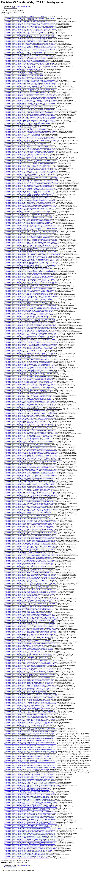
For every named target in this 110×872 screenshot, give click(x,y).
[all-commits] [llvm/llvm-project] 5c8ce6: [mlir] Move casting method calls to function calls (29, 727)
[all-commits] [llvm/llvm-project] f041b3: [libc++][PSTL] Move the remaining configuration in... (30, 97)
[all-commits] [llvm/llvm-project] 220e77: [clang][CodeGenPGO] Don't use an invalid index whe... (31, 585)
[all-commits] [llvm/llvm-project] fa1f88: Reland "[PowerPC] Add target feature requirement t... (30, 645)
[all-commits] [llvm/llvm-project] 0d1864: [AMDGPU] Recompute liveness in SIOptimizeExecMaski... (32, 642)
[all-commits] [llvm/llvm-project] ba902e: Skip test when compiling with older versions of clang (30, 149)
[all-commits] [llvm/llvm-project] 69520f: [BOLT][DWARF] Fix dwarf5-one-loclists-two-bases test (31, 183)
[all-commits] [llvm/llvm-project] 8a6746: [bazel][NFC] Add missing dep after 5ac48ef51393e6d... (31, 461)
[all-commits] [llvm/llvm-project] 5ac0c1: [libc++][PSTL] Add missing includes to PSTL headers (30, 384)
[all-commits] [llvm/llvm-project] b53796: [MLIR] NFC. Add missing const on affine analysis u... (30, 731)
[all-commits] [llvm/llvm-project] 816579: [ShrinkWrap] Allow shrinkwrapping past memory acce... (31, 456)
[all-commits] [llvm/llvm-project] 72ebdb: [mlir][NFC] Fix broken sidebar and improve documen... (31, 503)
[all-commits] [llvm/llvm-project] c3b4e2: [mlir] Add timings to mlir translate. (25, 716)
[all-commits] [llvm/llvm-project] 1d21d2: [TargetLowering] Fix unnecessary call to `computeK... (30, 279)
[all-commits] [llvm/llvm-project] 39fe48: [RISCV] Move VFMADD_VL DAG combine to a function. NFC (33, 257)
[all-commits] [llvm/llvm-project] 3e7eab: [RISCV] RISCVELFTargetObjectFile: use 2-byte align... (31, 296)
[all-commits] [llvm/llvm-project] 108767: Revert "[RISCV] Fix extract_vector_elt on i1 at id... (30, 620)
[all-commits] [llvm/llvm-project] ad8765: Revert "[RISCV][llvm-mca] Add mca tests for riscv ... (30, 575)
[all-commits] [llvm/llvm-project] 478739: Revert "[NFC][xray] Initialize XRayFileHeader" (29, 811)
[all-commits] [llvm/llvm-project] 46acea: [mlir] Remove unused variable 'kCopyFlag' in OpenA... (30, 426)
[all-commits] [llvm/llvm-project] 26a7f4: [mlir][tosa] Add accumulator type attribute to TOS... (29, 688)
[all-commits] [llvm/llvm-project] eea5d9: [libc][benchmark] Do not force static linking (27, 362)
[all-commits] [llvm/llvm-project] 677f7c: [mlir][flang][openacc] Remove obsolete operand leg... (30, 767)
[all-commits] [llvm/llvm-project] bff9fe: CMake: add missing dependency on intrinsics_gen (29, 443)
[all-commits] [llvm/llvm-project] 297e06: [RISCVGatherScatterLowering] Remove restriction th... (31, 631)
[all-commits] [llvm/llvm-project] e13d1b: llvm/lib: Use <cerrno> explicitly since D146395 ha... (30, 583)
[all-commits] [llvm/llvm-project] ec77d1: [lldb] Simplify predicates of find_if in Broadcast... (29, 169)
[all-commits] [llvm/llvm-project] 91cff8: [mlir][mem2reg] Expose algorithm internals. (27, 707)
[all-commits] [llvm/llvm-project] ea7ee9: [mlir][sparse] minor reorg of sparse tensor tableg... (29, 146)
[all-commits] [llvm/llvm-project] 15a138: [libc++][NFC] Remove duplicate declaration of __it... (30, 531)
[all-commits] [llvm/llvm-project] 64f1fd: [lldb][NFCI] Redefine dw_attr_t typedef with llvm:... (30, 176)
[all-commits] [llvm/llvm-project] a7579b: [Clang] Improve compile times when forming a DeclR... (31, 26)
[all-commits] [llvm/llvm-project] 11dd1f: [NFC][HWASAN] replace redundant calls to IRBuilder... (31, 284)
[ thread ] (18, 6)
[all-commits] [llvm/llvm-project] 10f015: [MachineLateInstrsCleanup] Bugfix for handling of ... (30, 449)
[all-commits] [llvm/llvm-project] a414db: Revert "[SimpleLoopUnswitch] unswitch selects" (29, 210)
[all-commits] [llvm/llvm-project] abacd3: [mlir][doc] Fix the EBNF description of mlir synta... (29, 854)
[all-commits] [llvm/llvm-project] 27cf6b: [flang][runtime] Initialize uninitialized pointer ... (28, 612)
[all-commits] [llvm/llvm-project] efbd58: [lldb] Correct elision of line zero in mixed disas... (29, 268)
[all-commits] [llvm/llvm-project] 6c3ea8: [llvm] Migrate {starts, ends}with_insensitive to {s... (29, 55)
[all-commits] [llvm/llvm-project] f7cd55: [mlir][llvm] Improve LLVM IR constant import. (28, 714)
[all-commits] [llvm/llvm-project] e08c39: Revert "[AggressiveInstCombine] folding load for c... (30, 458)
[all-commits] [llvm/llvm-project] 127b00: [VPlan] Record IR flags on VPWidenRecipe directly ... (30, 335)
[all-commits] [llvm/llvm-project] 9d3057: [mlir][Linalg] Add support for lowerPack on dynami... (30, 369)
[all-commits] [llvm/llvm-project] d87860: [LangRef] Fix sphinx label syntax (25, 324)
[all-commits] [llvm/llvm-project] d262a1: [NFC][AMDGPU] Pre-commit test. (25, 129)
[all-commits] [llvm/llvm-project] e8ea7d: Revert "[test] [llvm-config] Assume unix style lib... (29, 27)
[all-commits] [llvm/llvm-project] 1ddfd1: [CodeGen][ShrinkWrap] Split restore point (27, 123)
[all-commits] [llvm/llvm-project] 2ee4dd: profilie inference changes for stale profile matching (29, 120)
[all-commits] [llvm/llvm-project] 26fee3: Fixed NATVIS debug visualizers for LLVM (27, 142)
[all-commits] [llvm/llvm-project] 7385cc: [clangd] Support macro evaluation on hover (27, 851)
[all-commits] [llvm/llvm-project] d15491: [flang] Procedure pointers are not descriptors (28, 614)
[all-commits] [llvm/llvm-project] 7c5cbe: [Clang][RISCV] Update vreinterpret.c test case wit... (30, 833)
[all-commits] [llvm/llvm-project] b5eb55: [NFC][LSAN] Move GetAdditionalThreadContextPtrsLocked (32, 785)
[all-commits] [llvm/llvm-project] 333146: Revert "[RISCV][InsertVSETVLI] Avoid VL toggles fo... (31, 617)
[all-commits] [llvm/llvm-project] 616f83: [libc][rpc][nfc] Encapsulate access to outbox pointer (29, 436)
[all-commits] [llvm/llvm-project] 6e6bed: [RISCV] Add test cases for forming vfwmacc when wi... (31, 264)
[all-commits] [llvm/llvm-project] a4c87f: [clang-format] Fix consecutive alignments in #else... (29, 606)
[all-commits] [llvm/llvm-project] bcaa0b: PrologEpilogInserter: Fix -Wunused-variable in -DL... (30, 288)
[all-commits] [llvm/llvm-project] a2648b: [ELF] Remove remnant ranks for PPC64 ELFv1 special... (31, 304)
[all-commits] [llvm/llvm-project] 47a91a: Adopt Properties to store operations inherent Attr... (29, 565)
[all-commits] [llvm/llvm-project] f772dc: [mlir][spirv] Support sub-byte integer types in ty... (29, 523)
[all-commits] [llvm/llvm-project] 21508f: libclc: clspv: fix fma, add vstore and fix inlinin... (28, 515)
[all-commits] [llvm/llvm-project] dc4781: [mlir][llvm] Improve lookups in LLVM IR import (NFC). (31, 713)
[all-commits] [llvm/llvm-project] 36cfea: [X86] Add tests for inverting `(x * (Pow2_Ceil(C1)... (30, 37)
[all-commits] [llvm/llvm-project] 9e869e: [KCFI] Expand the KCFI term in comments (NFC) (29, 663)
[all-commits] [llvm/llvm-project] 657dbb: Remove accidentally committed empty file (27, 696)
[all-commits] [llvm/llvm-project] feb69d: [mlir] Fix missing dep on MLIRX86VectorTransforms (30, 392)
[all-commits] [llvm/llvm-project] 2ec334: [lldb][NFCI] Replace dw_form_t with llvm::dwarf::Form (31, 172)
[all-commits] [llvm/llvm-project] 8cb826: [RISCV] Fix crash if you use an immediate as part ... (30, 253)
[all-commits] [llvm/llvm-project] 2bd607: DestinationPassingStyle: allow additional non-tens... (30, 23)
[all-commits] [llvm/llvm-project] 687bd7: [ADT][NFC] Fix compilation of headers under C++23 (30, 152)
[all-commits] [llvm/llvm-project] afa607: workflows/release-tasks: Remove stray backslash (29, 722)
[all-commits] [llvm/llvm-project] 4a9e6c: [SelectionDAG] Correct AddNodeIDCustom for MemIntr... (32, 251)
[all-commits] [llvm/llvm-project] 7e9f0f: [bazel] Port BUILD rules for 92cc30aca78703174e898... (31, 206)
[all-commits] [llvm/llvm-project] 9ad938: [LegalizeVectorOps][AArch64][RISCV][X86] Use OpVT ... (32, 262)
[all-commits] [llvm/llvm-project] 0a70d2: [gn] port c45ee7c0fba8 (22, 597)
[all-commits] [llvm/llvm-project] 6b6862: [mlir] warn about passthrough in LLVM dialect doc (29, 34)
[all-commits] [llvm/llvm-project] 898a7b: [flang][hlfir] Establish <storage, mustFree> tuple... (29, 680)
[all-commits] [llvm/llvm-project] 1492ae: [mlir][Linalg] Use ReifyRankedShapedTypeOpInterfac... (31, 367)
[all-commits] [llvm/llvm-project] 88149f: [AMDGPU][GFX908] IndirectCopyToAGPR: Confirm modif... (33, 409)
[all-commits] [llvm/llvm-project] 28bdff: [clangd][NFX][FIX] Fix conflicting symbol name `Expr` (31, 469)
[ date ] (29, 6)
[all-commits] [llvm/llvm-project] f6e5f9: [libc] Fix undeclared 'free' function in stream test (28, 480)
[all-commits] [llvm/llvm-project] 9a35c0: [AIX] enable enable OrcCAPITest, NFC (26, 219)
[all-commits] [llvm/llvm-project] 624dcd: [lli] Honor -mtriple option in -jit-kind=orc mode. (28, 64)
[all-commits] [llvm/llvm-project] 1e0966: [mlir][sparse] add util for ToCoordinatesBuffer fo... (29, 145)
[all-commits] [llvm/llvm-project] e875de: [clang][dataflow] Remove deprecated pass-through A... (30, 665)
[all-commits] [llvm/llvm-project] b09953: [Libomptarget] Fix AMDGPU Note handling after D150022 (32, 470)
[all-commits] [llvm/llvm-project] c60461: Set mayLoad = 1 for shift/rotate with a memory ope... (30, 492)
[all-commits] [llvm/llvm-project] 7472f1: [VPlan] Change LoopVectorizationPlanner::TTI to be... (30, 355)
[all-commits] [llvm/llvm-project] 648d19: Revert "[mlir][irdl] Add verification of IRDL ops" (29, 318)
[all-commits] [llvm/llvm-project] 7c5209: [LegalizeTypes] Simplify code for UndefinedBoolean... (30, 248)
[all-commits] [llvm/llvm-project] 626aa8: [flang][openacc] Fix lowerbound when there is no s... (30, 749)
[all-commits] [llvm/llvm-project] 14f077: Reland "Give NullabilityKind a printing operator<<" (30, 660)
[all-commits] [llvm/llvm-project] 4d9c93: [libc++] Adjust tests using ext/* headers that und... (29, 52)
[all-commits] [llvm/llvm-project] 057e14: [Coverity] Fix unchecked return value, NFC (27, 639)
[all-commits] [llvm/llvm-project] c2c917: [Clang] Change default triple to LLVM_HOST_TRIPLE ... (32, 466)
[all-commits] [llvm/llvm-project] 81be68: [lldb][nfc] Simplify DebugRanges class (26, 330)
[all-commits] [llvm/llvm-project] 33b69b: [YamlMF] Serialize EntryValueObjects (26, 327)
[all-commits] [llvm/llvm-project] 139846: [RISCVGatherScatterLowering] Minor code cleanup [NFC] (32, 629)
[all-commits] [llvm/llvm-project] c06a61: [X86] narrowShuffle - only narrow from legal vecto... (30, 674)
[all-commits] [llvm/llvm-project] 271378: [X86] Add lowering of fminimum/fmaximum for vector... (31, 114)
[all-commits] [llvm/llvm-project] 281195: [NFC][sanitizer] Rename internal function (27, 788)
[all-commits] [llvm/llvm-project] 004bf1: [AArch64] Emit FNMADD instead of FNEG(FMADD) (31, 555)
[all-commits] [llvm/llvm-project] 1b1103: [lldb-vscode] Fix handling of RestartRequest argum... (30, 463)
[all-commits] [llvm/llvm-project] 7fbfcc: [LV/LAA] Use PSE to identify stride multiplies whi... (30, 626)
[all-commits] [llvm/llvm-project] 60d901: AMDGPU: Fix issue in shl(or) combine (26, 858)
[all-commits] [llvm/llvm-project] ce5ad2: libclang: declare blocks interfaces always (26, 653)
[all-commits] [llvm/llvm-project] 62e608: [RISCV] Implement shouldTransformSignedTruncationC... (31, 240)
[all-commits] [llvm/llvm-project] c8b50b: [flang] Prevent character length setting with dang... (29, 677)
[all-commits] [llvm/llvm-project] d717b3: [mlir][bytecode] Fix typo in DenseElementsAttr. (28, 390)
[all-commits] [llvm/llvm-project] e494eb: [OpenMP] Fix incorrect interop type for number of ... (30, 467)
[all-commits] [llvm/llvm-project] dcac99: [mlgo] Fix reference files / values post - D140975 (29, 580)
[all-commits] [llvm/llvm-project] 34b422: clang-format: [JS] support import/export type (28, 399)
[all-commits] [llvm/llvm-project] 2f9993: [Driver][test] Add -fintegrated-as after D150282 (28, 314)
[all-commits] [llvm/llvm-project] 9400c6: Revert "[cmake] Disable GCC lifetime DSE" (28, 659)
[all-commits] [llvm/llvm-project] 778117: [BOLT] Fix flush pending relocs (24, 646)
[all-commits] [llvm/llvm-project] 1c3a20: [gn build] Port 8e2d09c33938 (23, 74)
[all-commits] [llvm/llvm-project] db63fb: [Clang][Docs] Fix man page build (25, 154)
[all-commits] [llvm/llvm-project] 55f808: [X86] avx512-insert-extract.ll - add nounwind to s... (29, 671)
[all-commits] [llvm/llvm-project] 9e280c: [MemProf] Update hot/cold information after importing (30, 694)
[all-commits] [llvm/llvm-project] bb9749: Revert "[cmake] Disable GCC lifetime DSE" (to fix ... (30, 824)
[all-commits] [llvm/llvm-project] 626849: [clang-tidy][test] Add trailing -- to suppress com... (29, 313)
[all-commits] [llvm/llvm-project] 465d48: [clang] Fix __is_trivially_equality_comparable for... (29, 95)
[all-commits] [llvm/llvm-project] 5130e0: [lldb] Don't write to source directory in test (27, 211)
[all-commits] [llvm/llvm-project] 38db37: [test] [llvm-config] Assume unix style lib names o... (29, 551)
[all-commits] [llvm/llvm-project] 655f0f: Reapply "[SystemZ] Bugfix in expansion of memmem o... (31, 453)
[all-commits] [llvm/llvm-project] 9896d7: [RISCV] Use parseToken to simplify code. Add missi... (30, 242)
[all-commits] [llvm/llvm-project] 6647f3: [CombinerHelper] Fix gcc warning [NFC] (27, 92)
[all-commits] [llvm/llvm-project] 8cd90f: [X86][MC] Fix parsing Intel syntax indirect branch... (30, 20)
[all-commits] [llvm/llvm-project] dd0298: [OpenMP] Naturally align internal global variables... (30, 484)
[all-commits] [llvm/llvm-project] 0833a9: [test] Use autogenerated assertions (25, 666)
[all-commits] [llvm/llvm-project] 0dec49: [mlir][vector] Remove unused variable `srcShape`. (29, 365)
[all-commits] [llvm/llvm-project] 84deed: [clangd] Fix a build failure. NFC (24, 853)
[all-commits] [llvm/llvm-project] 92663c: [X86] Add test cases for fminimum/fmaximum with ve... (31, 112)
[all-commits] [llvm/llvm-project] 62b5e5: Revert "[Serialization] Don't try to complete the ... (29, 236)
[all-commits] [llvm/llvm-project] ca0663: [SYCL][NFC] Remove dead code (25, 32)
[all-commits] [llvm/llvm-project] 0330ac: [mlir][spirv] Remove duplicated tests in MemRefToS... (30, 520)
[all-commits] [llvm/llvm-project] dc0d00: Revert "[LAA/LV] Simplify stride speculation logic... (30, 623)
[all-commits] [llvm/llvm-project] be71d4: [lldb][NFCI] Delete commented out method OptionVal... (31, 179)
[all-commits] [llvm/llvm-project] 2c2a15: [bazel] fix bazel (20, 611)
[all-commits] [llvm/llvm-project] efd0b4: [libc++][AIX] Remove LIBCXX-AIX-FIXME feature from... (32, 395)
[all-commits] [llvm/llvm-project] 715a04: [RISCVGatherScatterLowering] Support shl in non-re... (31, 632)
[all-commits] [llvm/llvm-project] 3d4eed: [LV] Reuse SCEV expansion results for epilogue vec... (30, 341)
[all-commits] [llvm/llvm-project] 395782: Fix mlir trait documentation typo (24, 410)
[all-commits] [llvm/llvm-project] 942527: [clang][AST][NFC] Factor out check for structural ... (30, 276)
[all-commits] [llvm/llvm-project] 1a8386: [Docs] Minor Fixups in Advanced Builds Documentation (31, 159)
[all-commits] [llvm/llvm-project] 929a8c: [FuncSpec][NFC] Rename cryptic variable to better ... (30, 188)
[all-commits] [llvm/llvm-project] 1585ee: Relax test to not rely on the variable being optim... (29, 151)
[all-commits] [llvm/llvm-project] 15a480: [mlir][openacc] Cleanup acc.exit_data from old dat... (30, 747)
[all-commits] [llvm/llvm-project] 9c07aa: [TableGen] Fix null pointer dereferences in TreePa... (30, 191)
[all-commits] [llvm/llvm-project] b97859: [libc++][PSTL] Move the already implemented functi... (30, 100)
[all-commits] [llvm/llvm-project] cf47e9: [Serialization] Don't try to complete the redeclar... (29, 234)
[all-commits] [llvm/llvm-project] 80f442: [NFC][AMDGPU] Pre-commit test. (25, 126)
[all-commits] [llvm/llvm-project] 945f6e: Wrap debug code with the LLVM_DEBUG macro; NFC (31, 137)
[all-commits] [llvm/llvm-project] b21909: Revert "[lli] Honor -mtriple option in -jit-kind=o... (29, 594)
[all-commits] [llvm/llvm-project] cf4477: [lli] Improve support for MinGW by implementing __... (30, 63)
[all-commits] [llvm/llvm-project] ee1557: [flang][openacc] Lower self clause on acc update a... (30, 745)
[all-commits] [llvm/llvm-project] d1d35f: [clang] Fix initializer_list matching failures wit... (28, 166)
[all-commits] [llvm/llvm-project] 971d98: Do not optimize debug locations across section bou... (30, 94)
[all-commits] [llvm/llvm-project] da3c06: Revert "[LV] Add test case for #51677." (26, 30)
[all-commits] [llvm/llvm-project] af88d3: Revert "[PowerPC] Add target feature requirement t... (30, 782)
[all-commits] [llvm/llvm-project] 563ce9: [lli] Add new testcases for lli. (23, 68)
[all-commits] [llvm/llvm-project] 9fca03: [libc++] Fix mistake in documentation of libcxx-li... (29, 524)
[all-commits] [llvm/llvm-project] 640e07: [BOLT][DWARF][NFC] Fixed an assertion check (29, 185)
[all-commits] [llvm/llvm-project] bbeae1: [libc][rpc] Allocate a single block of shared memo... (29, 440)
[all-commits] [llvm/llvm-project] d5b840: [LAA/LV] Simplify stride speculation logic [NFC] (29, 622)
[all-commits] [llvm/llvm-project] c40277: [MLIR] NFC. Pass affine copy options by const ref (29, 728)
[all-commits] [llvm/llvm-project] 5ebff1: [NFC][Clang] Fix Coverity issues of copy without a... (30, 117)
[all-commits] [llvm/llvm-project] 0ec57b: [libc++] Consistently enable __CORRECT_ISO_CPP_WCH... (33, 460)
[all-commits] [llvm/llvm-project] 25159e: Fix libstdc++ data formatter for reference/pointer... (29, 46)
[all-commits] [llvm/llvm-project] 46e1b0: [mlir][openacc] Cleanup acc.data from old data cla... (30, 753)
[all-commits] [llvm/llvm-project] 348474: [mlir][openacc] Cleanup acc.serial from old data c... (29, 763)
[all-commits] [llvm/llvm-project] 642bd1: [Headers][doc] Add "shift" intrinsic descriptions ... (29, 609)
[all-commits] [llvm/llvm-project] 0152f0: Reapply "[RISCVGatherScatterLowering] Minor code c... (31, 637)
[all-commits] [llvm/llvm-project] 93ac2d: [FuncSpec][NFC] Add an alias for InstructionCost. (29, 186)
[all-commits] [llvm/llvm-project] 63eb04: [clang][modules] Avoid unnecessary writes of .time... (30, 401)
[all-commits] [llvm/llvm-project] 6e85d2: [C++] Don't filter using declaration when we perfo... (30, 233)
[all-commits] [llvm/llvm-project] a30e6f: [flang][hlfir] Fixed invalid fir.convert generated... (28, 682)
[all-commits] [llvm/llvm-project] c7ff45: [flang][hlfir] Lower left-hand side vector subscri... (29, 43)
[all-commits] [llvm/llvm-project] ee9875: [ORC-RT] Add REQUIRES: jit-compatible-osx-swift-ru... (31, 66)
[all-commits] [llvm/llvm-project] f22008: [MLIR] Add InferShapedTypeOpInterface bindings (29, 21)
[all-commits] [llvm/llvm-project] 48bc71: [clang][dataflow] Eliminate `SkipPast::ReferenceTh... (30, 91)
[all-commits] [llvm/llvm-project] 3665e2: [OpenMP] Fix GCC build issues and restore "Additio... (30, 131)
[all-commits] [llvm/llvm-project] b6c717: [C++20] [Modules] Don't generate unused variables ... (30, 230)
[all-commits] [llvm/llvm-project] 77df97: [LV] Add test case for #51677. (24, 651)
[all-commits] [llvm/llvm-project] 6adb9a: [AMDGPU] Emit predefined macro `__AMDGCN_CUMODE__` (34, 828)
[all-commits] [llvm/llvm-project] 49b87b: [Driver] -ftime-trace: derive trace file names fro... (29, 301)
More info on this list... (10, 8)
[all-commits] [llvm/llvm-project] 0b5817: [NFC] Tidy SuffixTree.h (22, 415)
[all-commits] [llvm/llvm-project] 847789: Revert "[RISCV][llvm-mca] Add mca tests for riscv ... (30, 816)
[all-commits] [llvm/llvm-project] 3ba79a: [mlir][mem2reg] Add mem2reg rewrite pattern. (28, 710)
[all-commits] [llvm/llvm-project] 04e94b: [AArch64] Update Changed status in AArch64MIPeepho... (32, 273)
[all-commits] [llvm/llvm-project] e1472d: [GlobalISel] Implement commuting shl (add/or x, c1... (30, 194)
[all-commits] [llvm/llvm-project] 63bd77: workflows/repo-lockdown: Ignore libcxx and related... (30, 719)
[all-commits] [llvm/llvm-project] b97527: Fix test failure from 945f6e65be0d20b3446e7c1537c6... (31, 139)
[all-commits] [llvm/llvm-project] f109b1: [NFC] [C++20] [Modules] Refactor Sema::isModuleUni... (31, 228)
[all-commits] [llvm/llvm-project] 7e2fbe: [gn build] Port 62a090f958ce (23, 71)
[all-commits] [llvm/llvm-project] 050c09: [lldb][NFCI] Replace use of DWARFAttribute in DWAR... (31, 180)
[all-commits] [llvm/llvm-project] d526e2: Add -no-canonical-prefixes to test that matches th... (29, 208)
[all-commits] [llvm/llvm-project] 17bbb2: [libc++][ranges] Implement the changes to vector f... (30, 506)
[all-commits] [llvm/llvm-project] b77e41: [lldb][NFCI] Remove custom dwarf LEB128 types (29, 171)
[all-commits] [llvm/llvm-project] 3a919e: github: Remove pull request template (25, 720)
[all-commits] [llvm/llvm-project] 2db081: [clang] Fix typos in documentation (25, 58)
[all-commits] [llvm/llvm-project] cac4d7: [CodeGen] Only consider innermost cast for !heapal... (30, 603)
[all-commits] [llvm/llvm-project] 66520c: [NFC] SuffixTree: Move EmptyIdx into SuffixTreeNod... (31, 413)
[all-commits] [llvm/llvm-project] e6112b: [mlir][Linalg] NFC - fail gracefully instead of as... (29, 600)
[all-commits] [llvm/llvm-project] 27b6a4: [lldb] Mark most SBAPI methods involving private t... (30, 174)
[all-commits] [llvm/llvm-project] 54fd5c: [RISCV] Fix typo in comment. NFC (25, 256)
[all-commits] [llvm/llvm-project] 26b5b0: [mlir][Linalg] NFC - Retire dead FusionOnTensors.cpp (30, 602)
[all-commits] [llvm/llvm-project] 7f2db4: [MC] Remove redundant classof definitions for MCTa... (30, 311)
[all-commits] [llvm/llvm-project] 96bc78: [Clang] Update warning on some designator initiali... (30, 669)
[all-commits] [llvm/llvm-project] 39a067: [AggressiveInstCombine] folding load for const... (29, 501)
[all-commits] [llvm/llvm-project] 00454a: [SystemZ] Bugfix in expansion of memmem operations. (31, 450)
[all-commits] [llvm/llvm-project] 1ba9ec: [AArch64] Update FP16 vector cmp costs (27, 274)
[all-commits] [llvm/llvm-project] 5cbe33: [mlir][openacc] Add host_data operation (26, 769)
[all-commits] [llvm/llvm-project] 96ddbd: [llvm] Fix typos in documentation (25, 60)
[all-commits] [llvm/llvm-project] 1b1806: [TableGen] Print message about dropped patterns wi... (30, 514)
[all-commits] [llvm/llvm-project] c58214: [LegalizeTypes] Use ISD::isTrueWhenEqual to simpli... (30, 247)
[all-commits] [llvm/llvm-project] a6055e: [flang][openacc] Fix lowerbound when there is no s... (30, 754)
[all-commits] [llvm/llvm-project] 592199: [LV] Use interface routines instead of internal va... (29, 636)
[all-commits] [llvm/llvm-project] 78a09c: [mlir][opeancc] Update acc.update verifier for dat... (29, 736)
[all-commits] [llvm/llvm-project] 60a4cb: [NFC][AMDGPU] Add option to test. (26, 128)
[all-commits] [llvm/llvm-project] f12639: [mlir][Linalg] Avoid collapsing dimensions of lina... (29, 538)
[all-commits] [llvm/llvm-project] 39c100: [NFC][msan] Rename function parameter (27, 787)
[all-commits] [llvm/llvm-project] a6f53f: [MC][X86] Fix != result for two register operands (29, 310)
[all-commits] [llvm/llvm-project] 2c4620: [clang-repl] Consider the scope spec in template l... (29, 776)
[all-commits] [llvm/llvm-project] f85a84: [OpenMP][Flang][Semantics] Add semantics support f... (30, 105)
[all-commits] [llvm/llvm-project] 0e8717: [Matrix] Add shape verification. (24, 352)
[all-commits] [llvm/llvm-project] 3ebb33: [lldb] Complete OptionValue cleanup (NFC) (27, 444)
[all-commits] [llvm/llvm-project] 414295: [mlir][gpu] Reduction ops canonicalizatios (27, 389)
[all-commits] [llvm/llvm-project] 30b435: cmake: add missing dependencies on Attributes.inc (29, 441)
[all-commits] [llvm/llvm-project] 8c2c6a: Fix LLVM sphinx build (22, 135)
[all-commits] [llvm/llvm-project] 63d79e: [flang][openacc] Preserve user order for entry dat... (29, 758)
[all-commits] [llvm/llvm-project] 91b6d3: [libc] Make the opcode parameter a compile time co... (30, 464)
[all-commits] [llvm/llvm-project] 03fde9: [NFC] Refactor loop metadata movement (26, 586)
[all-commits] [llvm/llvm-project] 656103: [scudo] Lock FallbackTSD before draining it (28, 222)
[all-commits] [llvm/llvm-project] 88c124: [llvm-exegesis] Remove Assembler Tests (26, 155)
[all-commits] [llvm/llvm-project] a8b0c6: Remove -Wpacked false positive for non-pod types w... (30, 270)
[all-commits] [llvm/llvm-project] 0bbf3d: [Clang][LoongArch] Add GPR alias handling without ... (31, 537)
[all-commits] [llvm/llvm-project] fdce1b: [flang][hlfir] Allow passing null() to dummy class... (29, 679)
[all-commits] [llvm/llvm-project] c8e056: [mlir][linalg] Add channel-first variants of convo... (29, 504)
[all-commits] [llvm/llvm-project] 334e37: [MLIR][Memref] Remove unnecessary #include (28, 435)
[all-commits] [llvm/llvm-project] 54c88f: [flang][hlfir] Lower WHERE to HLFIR (26, 41)
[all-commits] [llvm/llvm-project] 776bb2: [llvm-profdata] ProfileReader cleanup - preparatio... (29, 820)
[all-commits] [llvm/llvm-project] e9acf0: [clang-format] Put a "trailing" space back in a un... (29, 608)
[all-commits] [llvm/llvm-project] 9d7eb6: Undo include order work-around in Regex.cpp (28, 373)
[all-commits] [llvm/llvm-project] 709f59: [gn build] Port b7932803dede (23, 78)
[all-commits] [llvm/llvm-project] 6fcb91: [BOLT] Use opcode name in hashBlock (26, 197)
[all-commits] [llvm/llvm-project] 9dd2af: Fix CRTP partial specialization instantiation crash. (29, 285)
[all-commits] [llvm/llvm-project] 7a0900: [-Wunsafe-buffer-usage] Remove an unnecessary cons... (31, 842)
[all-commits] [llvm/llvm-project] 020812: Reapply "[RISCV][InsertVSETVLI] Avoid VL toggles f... (31, 619)
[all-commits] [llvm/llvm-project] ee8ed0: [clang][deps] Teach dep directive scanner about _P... (30, 203)
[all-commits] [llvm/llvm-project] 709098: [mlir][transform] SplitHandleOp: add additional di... (30, 558)
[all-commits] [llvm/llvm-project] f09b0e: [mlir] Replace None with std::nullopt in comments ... (30, 54)
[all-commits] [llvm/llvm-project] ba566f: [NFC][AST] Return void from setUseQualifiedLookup (30, 802)
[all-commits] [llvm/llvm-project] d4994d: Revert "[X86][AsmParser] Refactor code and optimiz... (30, 168)
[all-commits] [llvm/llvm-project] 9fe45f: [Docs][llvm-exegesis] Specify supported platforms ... (30, 157)
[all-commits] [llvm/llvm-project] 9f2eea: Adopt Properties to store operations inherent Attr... (29, 563)
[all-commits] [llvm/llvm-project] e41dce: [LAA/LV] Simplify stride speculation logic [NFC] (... (30, 625)
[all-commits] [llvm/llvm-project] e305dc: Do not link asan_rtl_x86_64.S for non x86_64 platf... (30, 214)
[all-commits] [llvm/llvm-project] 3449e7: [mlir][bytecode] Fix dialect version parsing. (27, 393)
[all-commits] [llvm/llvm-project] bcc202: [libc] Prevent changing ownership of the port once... (30, 472)
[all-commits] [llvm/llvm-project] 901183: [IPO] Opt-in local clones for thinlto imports (27, 582)
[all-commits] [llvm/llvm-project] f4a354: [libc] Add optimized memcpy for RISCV (26, 359)
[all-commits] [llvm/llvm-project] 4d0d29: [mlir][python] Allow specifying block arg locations (29, 108)
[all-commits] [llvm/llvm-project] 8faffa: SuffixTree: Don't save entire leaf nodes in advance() (29, 416)
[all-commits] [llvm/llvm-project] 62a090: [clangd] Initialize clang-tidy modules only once (28, 845)
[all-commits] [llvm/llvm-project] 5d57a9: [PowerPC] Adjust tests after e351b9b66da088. (28, 348)
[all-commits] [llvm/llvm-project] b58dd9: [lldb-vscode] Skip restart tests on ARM (26, 517)
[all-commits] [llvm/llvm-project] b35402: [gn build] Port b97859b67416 (24, 77)
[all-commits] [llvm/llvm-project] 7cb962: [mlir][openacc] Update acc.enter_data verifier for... (29, 735)
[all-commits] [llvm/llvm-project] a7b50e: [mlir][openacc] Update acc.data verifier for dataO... (29, 733)
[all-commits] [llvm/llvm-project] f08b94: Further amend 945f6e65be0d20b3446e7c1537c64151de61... (32, 140)
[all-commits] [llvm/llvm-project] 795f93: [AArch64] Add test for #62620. (24, 350)
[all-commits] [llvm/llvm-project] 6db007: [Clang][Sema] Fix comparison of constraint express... (30, 182)
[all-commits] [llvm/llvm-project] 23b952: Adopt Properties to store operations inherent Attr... (29, 568)
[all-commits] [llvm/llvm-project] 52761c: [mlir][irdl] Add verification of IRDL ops (26, 316)
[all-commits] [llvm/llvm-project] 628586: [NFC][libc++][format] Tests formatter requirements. (30, 546)
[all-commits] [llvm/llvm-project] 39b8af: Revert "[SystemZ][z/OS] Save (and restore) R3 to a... (30, 589)
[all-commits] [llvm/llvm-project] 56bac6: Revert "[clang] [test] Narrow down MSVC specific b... (30, 592)
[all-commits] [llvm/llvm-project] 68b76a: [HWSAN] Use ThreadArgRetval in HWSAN (28, 794)
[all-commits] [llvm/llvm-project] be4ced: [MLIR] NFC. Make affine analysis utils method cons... (30, 730)
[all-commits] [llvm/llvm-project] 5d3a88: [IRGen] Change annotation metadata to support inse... (30, 834)
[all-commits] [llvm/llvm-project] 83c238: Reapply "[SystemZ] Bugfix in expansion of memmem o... (31, 455)
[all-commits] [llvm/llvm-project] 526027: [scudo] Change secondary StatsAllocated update (29, 223)
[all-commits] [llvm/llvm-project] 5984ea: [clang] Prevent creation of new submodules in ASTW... (30, 205)
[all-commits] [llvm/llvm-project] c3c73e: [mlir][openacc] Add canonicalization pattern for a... (29, 772)
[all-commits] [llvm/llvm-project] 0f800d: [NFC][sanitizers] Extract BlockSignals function (28, 791)
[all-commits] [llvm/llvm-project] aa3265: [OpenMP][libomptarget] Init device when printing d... (30, 498)
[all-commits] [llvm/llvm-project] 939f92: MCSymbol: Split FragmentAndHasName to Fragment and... (32, 308)
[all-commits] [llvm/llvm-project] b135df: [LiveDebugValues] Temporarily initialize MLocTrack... (30, 807)
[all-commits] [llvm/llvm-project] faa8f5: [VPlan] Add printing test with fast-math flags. (28, 338)
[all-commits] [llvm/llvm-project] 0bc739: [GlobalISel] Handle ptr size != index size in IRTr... (29, 512)
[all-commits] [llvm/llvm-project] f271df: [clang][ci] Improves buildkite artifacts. (26, 543)
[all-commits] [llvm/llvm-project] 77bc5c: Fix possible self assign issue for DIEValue (27, 827)
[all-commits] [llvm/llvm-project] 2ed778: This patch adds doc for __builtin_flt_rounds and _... (30, 51)
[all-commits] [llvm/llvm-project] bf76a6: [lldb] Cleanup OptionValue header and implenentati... (30, 446)
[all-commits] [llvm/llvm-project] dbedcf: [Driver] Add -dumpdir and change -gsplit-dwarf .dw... (30, 290)
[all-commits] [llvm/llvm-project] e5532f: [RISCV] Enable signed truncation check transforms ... (30, 830)
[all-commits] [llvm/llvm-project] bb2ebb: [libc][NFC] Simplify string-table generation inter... (29, 676)
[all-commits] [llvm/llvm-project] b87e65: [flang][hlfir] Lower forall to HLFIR (25, 40)
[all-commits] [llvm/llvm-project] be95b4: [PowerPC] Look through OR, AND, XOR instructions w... (32, 122)
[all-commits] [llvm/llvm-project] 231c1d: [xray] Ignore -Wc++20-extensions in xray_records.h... (30, 427)
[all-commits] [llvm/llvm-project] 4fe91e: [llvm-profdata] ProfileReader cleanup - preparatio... (29, 822)
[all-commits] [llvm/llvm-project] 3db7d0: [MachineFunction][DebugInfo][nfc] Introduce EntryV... (31, 325)
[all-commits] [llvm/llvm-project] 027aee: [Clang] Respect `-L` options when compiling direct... (30, 481)
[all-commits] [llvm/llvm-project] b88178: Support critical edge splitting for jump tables (27, 557)
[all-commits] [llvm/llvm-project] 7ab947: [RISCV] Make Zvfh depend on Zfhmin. (26, 423)
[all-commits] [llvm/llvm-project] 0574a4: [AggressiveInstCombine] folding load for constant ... (30, 500)
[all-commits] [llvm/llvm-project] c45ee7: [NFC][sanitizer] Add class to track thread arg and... (29, 793)
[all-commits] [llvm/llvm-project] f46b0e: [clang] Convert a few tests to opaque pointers (28, 668)
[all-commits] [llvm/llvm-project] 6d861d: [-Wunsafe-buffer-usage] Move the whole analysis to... (30, 841)
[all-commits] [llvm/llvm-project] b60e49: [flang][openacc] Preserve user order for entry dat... (29, 762)
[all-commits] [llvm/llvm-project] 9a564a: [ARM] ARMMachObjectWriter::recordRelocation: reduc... (31, 189)
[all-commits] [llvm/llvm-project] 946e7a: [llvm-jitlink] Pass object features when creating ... (29, 432)
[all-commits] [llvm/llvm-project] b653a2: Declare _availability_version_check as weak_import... (30, 162)
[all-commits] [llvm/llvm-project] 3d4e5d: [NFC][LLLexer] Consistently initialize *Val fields (29, 805)
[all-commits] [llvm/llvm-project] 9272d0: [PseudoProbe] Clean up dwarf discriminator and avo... (30, 375)
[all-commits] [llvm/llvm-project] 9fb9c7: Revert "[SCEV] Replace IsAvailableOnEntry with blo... (31, 86)
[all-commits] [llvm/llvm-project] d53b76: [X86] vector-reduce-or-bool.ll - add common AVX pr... (30, 673)
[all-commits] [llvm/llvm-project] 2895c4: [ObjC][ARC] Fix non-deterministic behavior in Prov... (30, 160)
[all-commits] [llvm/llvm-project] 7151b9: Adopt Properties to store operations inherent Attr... (29, 561)
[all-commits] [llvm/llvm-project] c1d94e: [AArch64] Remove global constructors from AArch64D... (31, 245)
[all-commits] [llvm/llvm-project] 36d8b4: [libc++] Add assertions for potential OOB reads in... (30, 527)
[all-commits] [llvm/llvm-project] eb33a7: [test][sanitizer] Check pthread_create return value (29, 779)
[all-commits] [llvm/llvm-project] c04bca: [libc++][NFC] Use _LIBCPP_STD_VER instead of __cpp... (32, 101)
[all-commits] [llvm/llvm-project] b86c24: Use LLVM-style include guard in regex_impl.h (28, 370)
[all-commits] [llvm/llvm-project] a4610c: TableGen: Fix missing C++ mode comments (27, 552)
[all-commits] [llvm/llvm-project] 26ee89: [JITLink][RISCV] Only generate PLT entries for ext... (30, 430)
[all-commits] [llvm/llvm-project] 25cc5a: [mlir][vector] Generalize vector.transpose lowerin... (29, 364)
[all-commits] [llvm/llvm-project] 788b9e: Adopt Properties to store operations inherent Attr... (29, 566)
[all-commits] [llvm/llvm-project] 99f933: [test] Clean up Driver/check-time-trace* (26, 293)
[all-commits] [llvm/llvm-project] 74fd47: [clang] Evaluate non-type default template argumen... (30, 541)
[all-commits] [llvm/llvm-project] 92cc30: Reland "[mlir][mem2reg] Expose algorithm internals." (30, 708)
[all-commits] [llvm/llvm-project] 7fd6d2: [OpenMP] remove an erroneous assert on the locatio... (30, 132)
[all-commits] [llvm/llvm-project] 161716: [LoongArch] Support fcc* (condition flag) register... (30, 534)
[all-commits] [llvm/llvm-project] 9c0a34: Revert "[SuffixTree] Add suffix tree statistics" (28, 421)
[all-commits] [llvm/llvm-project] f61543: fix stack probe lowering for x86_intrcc (26, 717)
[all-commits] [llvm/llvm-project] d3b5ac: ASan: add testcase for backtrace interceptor (27, 700)
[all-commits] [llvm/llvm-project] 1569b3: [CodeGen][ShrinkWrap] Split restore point (27, 125)
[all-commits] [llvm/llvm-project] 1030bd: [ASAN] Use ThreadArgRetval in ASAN (27, 796)
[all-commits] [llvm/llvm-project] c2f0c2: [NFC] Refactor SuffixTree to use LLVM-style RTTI (30, 412)
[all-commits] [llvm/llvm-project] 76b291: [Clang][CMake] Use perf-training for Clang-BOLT (29, 200)
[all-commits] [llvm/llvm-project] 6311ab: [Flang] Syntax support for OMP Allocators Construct (30, 287)
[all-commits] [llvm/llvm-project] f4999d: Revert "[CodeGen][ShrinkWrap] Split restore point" (30, 165)
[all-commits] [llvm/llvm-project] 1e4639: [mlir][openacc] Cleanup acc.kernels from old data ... (30, 765)
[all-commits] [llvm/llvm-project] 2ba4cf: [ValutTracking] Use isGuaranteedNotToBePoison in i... (30, 83)
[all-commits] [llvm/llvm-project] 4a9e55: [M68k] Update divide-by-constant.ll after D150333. (30, 260)
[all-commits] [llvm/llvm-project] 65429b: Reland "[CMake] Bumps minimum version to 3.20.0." (30, 548)
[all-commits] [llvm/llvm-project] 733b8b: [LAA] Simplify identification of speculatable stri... (29, 628)
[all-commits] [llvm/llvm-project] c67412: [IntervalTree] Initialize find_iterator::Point (27, 489)
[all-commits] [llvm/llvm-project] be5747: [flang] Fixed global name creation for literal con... (29, 685)
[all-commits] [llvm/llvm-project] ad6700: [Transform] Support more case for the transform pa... (30, 103)
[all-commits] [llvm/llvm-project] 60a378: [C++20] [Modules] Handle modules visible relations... (30, 225)
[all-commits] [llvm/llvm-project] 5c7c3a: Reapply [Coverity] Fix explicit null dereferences (28, 163)
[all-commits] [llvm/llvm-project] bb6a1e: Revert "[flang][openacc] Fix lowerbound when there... (30, 751)
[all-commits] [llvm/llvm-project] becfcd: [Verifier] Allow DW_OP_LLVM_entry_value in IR (29, 321)
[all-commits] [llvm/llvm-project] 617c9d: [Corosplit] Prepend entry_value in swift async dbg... (30, 322)
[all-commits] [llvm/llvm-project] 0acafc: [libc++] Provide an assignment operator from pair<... (30, 526)
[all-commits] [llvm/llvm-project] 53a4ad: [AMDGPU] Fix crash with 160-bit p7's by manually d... (31, 511)
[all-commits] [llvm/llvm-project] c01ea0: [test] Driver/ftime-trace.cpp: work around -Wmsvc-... (30, 307)
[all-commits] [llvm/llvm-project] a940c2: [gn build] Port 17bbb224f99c (23, 69)
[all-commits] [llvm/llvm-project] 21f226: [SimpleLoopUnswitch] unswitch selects (26, 486)
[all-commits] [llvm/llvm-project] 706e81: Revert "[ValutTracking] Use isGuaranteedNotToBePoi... (31, 372)
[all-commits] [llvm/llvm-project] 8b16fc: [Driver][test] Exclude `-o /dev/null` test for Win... (29, 291)
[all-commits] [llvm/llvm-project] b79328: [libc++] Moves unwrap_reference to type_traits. (28, 549)
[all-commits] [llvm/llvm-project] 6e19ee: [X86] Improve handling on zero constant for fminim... (30, 115)
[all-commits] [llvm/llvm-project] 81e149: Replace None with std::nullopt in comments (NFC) (29, 57)
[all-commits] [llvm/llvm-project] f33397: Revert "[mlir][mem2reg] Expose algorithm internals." (30, 711)
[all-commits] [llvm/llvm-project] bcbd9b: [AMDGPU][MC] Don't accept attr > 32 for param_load (31, 282)
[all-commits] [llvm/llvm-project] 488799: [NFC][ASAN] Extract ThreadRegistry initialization (30, 777)
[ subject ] (24, 6)
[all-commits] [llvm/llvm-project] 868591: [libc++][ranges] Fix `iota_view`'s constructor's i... (29, 382)
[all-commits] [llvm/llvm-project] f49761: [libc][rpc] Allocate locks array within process (28, 438)
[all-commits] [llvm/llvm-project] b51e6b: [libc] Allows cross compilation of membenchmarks (29, 361)
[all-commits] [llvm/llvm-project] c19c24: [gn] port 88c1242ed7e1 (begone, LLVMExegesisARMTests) (32, 598)
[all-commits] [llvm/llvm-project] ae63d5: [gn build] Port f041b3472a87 (23, 72)
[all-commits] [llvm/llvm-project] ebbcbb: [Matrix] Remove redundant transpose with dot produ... (30, 356)
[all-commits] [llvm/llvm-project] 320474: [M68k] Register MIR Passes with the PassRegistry (29, 578)
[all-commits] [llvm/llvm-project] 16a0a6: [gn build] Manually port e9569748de (25, 17)
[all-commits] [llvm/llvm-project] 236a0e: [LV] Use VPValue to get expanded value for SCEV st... (31, 339)
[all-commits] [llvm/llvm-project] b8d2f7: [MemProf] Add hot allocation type (25, 691)
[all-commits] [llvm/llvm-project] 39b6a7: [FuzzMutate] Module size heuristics (25, 839)
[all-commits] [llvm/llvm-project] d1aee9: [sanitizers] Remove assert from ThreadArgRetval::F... (30, 813)
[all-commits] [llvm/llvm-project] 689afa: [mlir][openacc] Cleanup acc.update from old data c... (30, 740)
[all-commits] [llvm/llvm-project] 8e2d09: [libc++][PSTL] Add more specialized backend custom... (31, 532)
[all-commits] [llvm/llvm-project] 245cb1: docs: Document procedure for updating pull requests (30, 724)
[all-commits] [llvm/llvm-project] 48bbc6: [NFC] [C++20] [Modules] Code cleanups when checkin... (31, 231)
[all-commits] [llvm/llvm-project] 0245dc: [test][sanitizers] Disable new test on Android (27, 814)
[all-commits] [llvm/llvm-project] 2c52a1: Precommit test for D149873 (23, 407)
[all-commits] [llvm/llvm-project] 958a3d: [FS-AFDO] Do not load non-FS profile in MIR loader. (30, 379)
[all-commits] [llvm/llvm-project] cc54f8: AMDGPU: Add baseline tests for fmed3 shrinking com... (31, 554)
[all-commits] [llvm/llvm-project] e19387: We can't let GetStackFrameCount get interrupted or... (30, 49)
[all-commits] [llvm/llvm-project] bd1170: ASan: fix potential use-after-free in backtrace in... (29, 705)
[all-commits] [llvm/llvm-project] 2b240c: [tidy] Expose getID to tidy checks (25, 847)
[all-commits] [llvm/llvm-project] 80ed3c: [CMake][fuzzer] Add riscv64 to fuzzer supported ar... (30, 297)
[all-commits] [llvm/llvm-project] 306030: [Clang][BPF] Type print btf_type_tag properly (28, 850)
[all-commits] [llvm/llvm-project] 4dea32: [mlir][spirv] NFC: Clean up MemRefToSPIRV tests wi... (31, 521)
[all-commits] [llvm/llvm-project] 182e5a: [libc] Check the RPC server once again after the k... (29, 483)
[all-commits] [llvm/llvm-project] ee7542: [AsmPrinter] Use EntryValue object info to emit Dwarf (30, 328)
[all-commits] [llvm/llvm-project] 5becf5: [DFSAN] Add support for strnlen (24, 725)
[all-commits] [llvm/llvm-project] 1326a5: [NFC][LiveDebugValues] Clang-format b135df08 (29, 808)
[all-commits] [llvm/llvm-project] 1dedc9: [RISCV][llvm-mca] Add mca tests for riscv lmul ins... (30, 574)
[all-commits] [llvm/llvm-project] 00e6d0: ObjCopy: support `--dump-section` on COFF (28, 656)
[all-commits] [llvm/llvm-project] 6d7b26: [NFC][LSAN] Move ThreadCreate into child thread (30, 800)
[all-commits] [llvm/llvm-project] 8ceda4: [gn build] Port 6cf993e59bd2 (23, 75)
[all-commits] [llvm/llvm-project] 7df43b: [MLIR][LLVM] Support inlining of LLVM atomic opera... (31, 433)
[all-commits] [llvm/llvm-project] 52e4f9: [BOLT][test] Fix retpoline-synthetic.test (26, 199)
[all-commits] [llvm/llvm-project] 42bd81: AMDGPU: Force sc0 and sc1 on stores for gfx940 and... (31, 509)
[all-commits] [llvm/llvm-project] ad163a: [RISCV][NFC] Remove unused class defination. (29, 424)
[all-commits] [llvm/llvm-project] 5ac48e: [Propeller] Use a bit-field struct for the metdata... (28, 648)
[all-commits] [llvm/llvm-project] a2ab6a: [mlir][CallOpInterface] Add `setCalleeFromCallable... (30, 819)
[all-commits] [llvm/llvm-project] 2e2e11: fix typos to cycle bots (21, 595)
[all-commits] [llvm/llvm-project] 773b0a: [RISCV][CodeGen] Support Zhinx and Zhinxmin (29, 106)
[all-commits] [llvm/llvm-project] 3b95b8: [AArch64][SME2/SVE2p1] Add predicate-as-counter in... (31, 111)
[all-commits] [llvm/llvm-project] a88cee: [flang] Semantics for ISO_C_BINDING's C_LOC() (30, 615)
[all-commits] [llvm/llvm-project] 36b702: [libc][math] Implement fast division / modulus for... (29, 80)
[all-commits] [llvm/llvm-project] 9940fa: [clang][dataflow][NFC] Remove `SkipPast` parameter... (30, 88)
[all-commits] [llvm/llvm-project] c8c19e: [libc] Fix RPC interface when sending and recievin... (30, 473)
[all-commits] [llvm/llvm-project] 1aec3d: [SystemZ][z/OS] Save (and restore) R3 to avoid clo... (30, 588)
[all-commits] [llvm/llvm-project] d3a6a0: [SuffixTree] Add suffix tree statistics (25, 419)
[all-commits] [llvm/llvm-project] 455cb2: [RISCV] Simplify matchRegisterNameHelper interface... (31, 239)
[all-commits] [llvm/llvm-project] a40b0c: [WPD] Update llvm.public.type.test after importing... (30, 697)
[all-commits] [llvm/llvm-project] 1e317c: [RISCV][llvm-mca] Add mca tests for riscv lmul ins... (30, 577)
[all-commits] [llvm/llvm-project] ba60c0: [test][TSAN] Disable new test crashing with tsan (29, 783)
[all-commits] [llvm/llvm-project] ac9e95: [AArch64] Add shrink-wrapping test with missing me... (30, 344)
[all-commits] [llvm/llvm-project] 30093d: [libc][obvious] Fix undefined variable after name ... (29, 477)
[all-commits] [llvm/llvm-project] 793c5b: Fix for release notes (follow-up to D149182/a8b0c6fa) (30, 271)
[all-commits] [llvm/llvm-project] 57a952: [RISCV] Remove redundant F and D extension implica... (31, 250)
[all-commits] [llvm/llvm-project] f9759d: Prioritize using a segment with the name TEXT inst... (30, 406)
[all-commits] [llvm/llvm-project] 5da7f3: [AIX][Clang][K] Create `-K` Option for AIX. (28, 571)
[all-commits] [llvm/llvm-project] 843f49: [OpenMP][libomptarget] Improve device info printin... (30, 497)
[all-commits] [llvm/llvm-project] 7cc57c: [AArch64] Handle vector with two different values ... (30, 429)
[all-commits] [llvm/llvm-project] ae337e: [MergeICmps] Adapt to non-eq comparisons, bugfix (29, 193)
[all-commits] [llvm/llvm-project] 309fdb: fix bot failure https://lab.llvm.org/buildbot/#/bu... (28, 217)
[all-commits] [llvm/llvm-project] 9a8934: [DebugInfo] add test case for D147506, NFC (28, 216)
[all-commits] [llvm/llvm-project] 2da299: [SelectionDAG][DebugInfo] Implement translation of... (30, 333)
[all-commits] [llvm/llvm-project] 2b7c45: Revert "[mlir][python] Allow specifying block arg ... (30, 109)
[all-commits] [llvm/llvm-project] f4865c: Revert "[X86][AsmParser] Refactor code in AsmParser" (31, 494)
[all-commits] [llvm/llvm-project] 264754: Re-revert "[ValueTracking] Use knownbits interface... (30, 35)
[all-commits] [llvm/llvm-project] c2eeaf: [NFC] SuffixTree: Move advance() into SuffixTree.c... (30, 418)
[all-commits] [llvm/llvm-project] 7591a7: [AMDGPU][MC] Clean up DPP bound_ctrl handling (30, 281)
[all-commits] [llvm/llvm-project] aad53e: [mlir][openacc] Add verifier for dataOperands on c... (30, 738)
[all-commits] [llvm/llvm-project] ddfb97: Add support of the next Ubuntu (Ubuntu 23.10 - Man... (30, 686)
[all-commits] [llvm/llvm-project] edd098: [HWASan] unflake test (22, 358)
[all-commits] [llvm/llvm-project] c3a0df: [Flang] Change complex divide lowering (26, 61)
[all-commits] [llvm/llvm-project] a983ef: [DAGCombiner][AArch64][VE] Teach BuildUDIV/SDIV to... (32, 254)
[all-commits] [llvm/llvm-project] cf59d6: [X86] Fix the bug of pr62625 (23, 856)
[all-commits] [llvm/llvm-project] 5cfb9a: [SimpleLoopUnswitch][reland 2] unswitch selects (29, 487)
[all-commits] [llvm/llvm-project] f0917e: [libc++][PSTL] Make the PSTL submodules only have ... (31, 385)
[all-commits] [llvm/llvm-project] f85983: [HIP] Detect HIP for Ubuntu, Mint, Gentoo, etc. (28, 237)
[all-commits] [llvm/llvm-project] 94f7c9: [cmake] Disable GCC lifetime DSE (25, 657)
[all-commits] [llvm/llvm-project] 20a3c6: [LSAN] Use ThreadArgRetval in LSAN (26, 797)
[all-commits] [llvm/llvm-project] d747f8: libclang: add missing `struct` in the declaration (28, 654)
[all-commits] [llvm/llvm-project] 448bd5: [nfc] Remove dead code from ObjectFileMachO (29, 404)
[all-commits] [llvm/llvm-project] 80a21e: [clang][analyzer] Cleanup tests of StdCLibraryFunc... (30, 202)
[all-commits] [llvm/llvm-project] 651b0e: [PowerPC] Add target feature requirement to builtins (30, 643)
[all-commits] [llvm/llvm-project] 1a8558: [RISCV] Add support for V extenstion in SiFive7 (29, 572)
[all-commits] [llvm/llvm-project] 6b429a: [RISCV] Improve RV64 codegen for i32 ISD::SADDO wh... (32, 243)
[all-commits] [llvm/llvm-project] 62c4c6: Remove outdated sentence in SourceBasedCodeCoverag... (31, 837)
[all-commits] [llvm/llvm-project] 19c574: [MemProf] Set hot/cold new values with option (28, 699)
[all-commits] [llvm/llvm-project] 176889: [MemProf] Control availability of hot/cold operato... (30, 690)
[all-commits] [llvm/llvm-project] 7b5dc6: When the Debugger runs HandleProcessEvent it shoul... (31, 47)
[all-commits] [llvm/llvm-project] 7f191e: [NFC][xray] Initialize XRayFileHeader (26, 804)
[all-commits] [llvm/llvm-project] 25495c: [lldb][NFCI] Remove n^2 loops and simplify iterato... (30, 319)
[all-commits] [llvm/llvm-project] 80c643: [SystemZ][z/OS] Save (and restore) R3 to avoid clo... (30, 591)
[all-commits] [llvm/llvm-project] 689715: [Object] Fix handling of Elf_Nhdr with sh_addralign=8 (30, 294)
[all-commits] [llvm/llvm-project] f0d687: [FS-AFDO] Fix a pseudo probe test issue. (27, 378)
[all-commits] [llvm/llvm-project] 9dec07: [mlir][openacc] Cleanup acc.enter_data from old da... (30, 744)
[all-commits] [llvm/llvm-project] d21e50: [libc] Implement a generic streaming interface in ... (29, 478)
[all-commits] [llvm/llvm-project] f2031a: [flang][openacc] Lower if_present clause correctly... (29, 742)
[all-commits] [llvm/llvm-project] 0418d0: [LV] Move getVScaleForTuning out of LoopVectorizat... (31, 353)
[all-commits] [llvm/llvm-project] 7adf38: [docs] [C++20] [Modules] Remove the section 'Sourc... (30, 226)
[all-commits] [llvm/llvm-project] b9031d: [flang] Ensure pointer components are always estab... (30, 44)
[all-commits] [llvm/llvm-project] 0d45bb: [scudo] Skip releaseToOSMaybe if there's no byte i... (30, 220)
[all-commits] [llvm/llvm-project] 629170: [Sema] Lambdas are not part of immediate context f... (30, 387)
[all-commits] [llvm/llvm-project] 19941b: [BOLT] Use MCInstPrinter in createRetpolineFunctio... (31, 196)
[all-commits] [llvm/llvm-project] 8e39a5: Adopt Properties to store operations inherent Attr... (29, 569)
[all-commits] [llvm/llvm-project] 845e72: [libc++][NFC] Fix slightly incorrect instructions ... (29, 529)
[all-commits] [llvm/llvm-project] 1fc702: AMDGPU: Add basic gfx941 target (25, 507)
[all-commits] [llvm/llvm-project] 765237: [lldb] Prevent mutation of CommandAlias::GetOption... (30, 265)
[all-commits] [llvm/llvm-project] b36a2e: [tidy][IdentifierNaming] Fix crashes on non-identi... (29, 844)
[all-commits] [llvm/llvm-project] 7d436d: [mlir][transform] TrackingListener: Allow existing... (29, 560)
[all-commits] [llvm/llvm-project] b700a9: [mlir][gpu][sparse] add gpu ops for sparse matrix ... (29, 148)
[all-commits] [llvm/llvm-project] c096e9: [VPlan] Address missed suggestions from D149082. (30, 336)
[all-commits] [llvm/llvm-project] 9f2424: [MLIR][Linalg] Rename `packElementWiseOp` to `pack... (31, 81)
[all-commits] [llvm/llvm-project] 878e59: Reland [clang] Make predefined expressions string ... (30, 18)
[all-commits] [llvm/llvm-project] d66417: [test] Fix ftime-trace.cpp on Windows (26, 302)
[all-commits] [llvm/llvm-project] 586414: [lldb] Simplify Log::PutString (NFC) (25, 267)
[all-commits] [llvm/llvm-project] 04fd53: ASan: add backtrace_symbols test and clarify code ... (30, 702)
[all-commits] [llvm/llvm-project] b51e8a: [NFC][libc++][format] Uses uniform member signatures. (31, 544)
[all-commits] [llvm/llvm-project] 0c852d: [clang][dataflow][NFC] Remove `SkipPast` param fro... (31, 89)
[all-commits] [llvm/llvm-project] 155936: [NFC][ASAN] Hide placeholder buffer (26, 790)
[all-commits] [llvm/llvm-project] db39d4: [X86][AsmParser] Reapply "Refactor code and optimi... (31, 495)
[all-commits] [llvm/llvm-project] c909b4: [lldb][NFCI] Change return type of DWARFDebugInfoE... (31, 177)
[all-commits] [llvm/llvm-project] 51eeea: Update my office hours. (22, 134)
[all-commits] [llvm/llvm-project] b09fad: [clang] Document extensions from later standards (29, 98)
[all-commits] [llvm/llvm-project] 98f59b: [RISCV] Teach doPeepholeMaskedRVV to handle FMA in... (32, 259)
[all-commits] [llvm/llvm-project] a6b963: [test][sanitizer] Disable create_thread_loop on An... (29, 817)
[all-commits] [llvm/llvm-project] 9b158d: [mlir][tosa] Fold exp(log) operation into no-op (28, 490)
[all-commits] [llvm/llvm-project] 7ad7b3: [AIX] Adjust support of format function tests (28, 396)
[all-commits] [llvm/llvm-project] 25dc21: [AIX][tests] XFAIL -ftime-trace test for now (27, 398)
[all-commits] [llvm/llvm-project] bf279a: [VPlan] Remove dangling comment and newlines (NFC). (31, 342)
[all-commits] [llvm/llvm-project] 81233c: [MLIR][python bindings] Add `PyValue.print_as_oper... (31, 540)
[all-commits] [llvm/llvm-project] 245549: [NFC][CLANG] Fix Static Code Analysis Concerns (30, 118)
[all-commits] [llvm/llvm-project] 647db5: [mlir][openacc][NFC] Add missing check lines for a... (30, 760)
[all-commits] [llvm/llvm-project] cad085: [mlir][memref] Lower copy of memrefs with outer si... (30, 605)
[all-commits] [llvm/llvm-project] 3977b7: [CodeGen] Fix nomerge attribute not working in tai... (30, 836)
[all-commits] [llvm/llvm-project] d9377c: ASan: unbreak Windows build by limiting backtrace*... (30, 703)
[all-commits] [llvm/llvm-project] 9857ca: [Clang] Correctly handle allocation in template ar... (29, 24)
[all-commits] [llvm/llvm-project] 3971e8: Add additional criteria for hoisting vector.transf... (29, 38)
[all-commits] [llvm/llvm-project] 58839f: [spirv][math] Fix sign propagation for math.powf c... (30, 518)
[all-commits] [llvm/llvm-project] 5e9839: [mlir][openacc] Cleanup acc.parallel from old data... (29, 756)
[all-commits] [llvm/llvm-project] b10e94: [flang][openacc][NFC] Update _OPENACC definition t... (31, 771)
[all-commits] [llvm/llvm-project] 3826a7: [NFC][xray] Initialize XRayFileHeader (26, 810)
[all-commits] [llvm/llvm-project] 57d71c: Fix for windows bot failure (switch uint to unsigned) (30, 693)
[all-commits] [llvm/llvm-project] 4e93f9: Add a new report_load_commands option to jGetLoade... (31, 402)
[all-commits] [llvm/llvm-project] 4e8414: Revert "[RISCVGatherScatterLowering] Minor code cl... (31, 634)
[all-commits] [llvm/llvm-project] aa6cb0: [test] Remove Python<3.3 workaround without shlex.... (30, 299)
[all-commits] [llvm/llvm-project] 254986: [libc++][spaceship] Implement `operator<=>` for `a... (30, 381)
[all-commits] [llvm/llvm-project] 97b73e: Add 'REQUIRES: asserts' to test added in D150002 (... (30, 29)
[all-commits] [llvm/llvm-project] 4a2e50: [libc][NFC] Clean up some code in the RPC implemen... (31, 475)
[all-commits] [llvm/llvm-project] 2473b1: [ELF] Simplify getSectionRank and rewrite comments (30, 305)
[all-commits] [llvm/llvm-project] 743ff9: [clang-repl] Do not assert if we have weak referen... (29, 774)
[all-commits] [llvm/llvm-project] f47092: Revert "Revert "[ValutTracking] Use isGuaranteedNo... (30, 84)
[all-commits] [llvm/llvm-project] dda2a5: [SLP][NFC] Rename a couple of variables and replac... (30, 848)
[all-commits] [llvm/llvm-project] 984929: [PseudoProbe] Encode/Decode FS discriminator (29, 376)
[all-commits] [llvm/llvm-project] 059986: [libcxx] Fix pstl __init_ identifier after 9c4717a (28, 143)
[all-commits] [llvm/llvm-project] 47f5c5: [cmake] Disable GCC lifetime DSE (25, 825)
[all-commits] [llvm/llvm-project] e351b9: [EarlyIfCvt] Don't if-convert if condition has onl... (29, 347)
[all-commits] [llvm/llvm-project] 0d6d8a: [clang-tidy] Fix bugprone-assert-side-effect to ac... (29, 213)
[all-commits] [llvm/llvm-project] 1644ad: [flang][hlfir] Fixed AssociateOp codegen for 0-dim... (30, 683)
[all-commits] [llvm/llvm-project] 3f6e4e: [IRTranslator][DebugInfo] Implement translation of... (30, 331)
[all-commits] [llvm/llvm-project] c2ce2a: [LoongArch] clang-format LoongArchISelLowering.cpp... (31, 535)
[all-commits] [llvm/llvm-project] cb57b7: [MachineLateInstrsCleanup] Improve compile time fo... (30, 447)
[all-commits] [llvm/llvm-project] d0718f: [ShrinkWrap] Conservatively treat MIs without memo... (30, 345)
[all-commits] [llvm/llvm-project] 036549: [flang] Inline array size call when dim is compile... (29, 649)
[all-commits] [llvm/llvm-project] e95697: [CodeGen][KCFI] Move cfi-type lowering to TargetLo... (31, 662)
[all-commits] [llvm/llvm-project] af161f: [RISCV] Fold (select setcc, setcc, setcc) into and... (29, 831)
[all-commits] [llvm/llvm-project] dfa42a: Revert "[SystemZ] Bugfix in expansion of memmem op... (31, 452)
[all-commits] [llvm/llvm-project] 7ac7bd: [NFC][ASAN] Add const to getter (25, 780)
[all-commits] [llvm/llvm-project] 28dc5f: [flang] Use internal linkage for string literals (27, 277)
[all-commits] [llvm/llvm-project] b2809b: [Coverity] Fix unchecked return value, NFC (27, 640)
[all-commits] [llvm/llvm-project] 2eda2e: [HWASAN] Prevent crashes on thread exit (27, 799)
